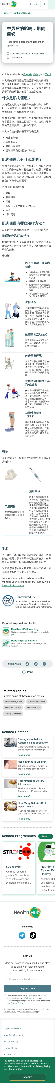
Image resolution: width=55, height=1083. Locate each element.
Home (6, 13)
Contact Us (9, 1054)
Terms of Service (27, 1012)
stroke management (13, 701)
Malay (36, 74)
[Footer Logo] (27, 915)
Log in (35, 4)
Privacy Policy (17, 1003)
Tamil (48, 74)
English (27, 74)
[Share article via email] (27, 663)
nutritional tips (33, 707)
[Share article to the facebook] (44, 663)
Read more (23, 755)
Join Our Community (14, 1035)
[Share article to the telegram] (35, 663)
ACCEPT (27, 1077)
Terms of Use (32, 998)
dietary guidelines (13, 714)
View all (44, 836)
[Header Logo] (9, 4)
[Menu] (51, 4)
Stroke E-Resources (13, 585)
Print (30, 671)
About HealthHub (12, 1028)
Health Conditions (21, 13)
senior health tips (13, 707)
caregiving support (36, 701)
